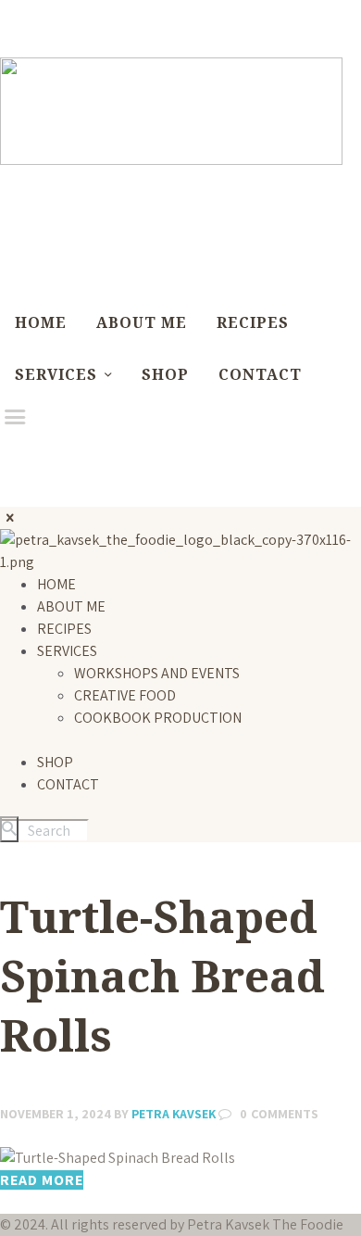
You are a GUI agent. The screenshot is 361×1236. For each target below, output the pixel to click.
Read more (41, 1180)
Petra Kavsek (166, 1113)
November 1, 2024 (55, 1113)
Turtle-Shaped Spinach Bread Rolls (162, 976)
